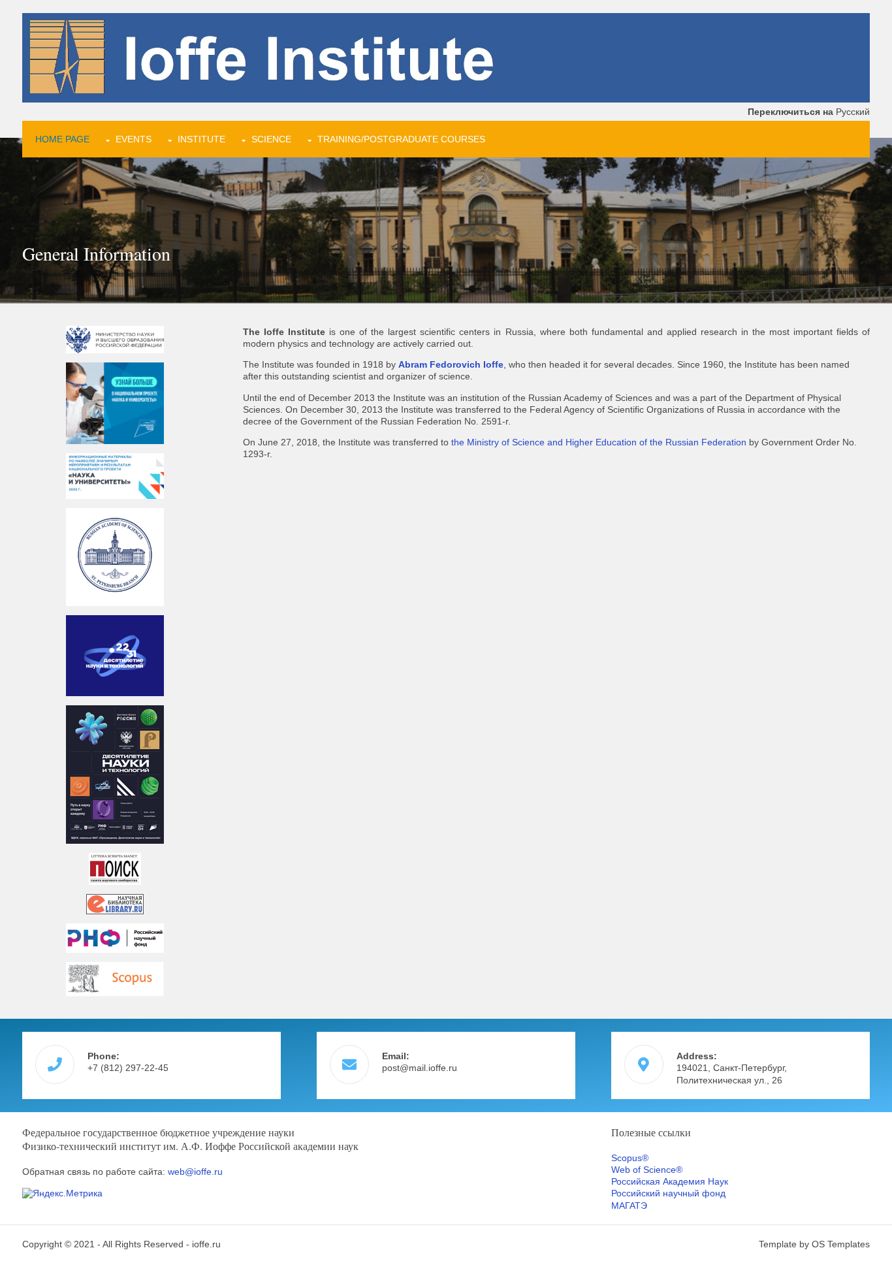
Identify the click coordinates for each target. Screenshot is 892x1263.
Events (133, 139)
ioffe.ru (206, 1244)
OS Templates (841, 1244)
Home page (62, 139)
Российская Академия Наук (669, 1181)
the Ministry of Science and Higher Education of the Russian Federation (598, 442)
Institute (201, 139)
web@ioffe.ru (195, 1171)
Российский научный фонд (668, 1193)
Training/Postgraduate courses (401, 139)
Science (271, 139)
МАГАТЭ (629, 1205)
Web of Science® (646, 1169)
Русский (809, 111)
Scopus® (629, 1158)
